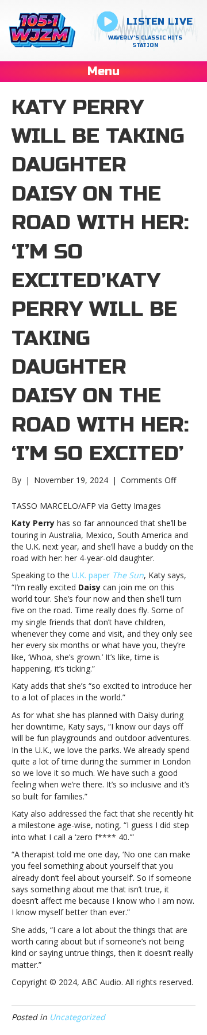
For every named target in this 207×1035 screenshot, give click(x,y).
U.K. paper (108, 575)
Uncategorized (77, 1017)
